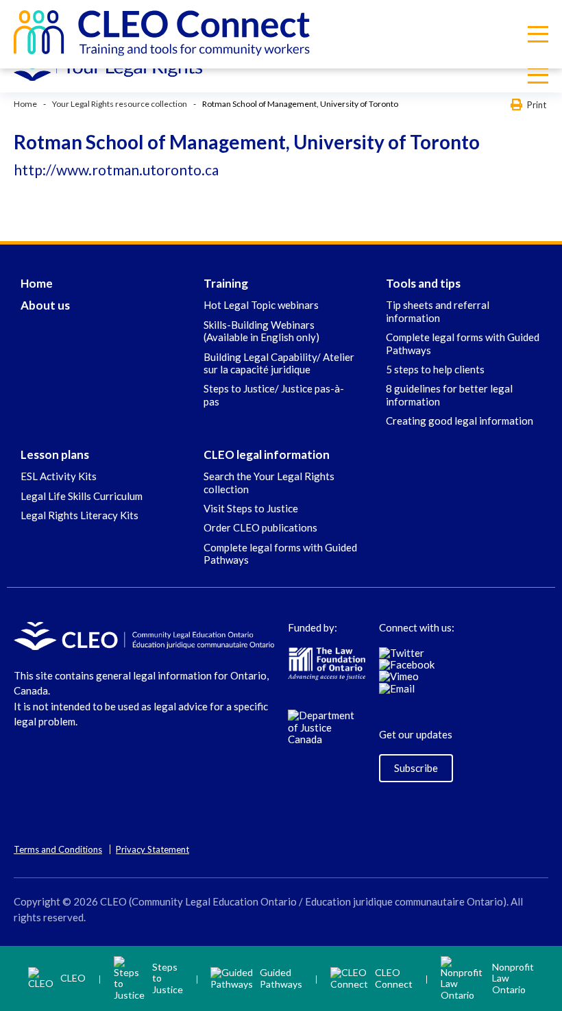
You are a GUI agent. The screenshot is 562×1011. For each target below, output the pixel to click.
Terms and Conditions (58, 849)
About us (45, 305)
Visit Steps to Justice (251, 508)
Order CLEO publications (260, 527)
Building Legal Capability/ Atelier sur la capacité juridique (279, 363)
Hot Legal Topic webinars (261, 305)
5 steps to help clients (435, 369)
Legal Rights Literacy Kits (79, 515)
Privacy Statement (152, 849)
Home (25, 104)
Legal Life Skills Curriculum (82, 496)
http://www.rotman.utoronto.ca (116, 169)
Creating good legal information (459, 420)
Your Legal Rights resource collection (119, 104)
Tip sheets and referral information (437, 311)
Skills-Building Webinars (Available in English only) (261, 331)
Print (536, 104)
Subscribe (416, 768)
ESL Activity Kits (59, 476)
